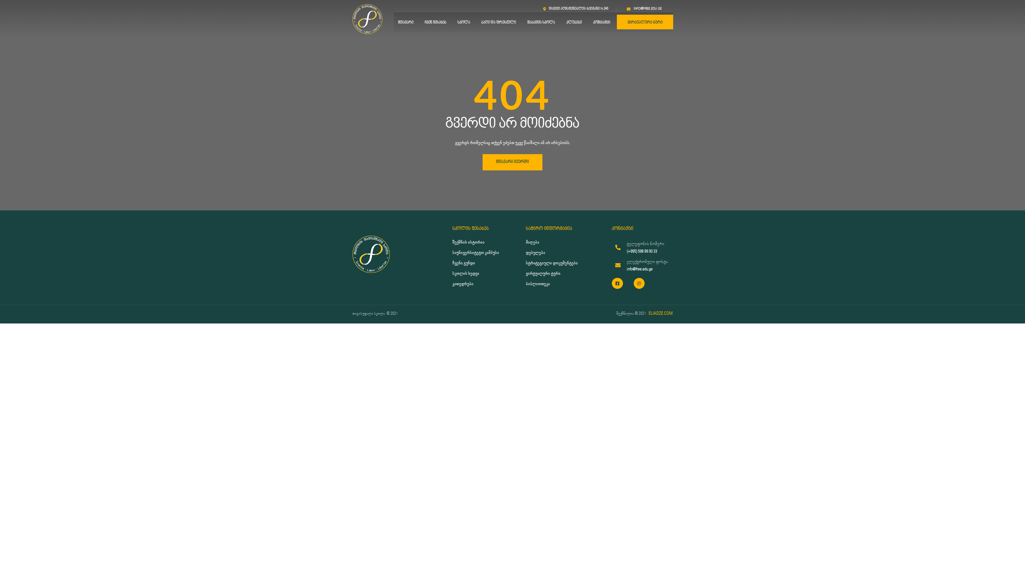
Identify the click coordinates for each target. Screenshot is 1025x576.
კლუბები (574, 23)
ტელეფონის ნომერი (645, 243)
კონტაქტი (601, 23)
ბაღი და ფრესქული (498, 23)
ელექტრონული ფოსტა (647, 261)
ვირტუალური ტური (645, 23)
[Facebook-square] (617, 283)
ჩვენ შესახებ (435, 23)
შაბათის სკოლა (541, 23)
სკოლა (464, 23)
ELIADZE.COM (661, 313)
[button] (512, 162)
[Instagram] (639, 283)
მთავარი (405, 23)
